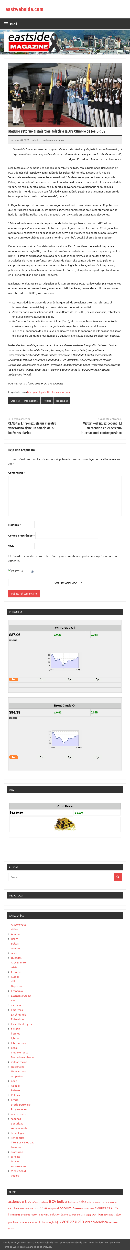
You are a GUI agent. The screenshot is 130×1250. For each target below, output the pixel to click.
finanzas (14, 1214)
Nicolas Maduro (55, 391)
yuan (11, 1228)
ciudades (16, 957)
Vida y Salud (18, 1170)
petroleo (115, 1214)
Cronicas (15, 400)
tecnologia (48, 1222)
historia (15, 1028)
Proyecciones (19, 1109)
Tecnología (17, 1132)
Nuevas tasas (19, 1071)
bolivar (62, 1201)
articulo (28, 1201)
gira (35, 391)
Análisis (15, 934)
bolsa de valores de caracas (99, 1202)
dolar (43, 1208)
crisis (14, 967)
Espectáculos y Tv (21, 1024)
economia (66, 1207)
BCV (52, 1201)
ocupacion (17, 1076)
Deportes (16, 986)
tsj (56, 1222)
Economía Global (21, 995)
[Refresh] (32, 571)
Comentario (17, 472)
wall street (113, 1222)
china (21, 1208)
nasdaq (83, 1214)
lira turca (66, 1214)
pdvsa (107, 1214)
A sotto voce (18, 924)
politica (13, 1222)
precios (31, 1222)
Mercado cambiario (22, 1057)
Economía (17, 990)
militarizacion (19, 1061)
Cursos (15, 976)
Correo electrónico (21, 535)
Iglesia (15, 1038)
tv (60, 1222)
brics (29, 391)
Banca (14, 938)
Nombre (14, 524)
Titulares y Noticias (22, 1142)
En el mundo (18, 1014)
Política (47, 400)
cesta (14, 952)
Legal (14, 1047)
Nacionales (17, 1066)
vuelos (15, 1175)
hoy (42, 1214)
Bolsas (15, 943)
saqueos (16, 1118)
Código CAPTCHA (66, 582)
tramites (16, 1147)
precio (14, 1099)
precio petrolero (20, 1104)
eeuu (14, 1000)
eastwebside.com (24, 9)
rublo (38, 1222)
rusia (67, 391)
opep (14, 1080)
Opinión (15, 1085)
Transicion (17, 1151)
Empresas (17, 1009)
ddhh (14, 981)
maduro (76, 1214)
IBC (47, 1214)
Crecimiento (18, 962)
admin (35, 139)
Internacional (31, 400)
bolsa (82, 1201)
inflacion (55, 1214)
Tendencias (62, 400)
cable (115, 1201)
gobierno (25, 1214)
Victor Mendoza (96, 1222)
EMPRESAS (102, 1208)
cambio (15, 948)
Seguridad (17, 1123)
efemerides (88, 1208)
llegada (42, 391)
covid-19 (28, 1208)
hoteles (15, 1033)
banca (45, 1202)
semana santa (19, 1128)
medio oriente (19, 1052)
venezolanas (18, 1166)
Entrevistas (17, 1019)
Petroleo (16, 1090)
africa (14, 929)
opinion (97, 1214)
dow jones (52, 1208)
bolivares (73, 1201)
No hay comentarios (53, 139)
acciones (14, 1201)
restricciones (18, 1114)
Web (11, 546)
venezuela (72, 1221)
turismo (15, 1156)
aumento (39, 1202)
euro (114, 1208)
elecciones (17, 1005)
